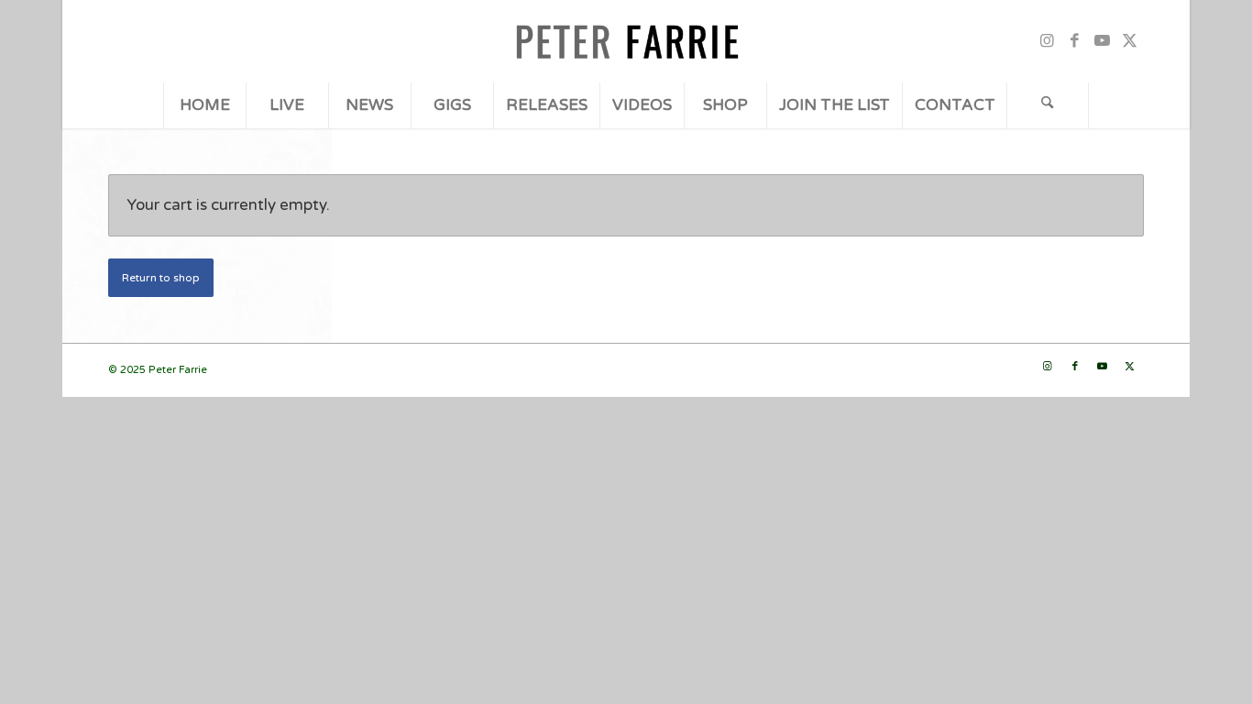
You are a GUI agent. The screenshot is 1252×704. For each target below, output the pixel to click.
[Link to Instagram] (1047, 41)
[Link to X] (1130, 41)
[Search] (1047, 105)
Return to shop (161, 277)
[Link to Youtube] (1102, 41)
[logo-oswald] (626, 41)
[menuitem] (204, 105)
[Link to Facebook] (1075, 41)
